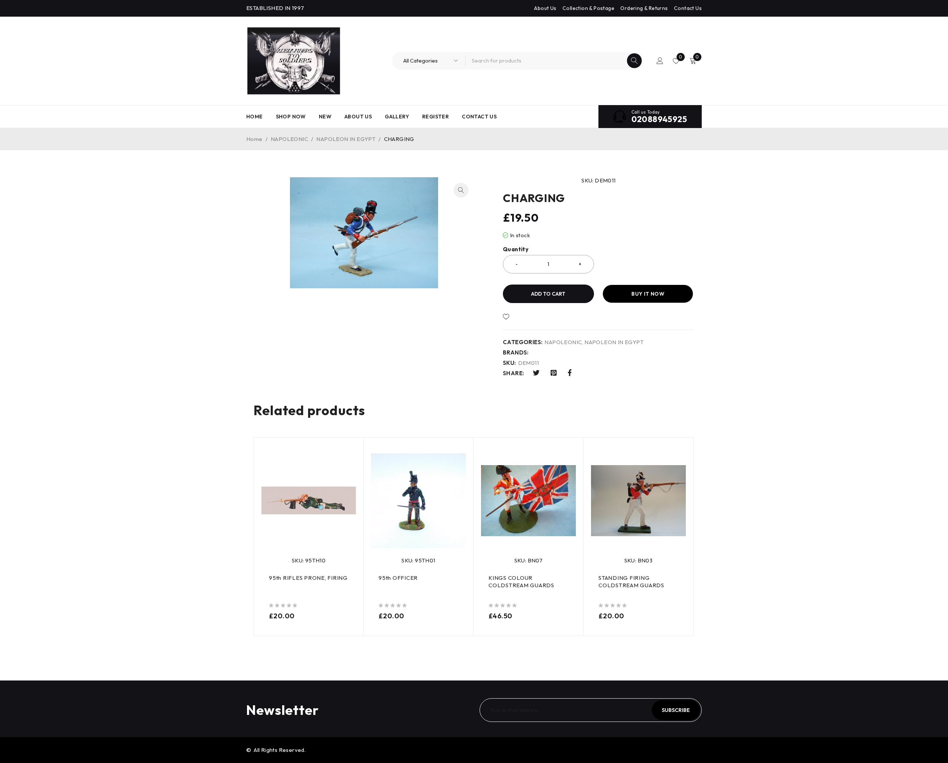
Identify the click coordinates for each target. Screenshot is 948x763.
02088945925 (659, 119)
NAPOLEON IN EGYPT (345, 138)
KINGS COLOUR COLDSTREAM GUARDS (521, 581)
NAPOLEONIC (289, 138)
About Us (545, 8)
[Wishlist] (531, 317)
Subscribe (676, 710)
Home (254, 138)
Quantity (515, 249)
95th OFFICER (398, 577)
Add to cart (548, 293)
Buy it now (647, 293)
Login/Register (660, 61)
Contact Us (688, 8)
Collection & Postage (588, 8)
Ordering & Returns (644, 8)
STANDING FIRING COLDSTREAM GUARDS (631, 581)
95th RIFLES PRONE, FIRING (308, 577)
